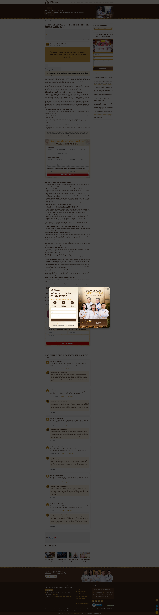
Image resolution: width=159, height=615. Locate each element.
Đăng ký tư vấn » (63, 320)
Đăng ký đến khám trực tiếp (64, 323)
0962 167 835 (88, 322)
